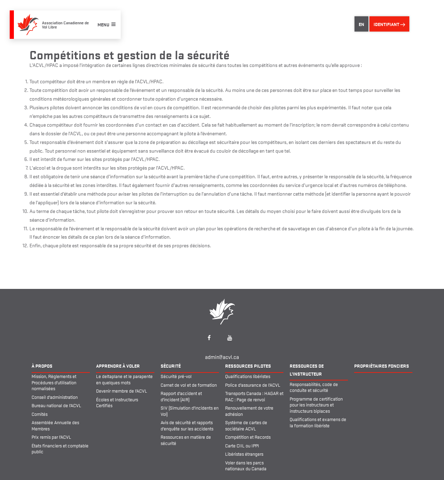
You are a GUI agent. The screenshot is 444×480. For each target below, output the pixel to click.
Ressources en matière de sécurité (186, 439)
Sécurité (171, 365)
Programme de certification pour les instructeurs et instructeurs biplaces (316, 404)
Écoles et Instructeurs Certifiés (117, 402)
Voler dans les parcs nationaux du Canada (245, 465)
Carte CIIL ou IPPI (242, 445)
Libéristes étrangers (244, 453)
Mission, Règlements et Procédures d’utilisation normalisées (54, 382)
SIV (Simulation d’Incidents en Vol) (190, 410)
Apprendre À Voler (118, 365)
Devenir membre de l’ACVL (121, 390)
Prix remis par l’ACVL (51, 436)
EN (361, 23)
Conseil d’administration (55, 396)
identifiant (387, 23)
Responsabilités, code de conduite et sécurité (314, 387)
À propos (42, 365)
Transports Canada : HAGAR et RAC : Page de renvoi (254, 396)
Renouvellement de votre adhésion (249, 410)
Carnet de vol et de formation (189, 384)
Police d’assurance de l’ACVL (252, 384)
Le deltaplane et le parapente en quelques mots (124, 379)
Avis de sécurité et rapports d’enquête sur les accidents (187, 425)
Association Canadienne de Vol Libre (65, 24)
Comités (40, 413)
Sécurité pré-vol (176, 375)
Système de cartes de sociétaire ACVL (246, 425)
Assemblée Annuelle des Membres (55, 425)
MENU (103, 24)
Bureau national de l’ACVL (56, 405)
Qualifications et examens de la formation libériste (318, 422)
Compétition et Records (248, 436)
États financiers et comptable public (60, 448)
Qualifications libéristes (247, 375)
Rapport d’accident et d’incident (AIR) (181, 396)
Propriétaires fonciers (381, 365)
